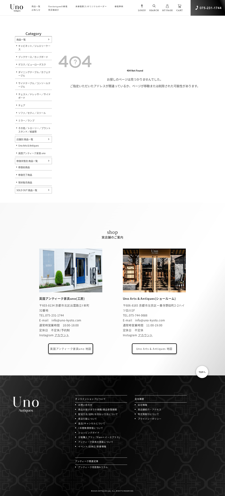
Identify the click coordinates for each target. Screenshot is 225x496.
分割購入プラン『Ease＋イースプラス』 (99, 437)
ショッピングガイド (88, 432)
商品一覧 (21, 39)
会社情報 (142, 404)
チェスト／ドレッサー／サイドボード (34, 95)
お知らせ (36, 10)
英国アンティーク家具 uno (31, 153)
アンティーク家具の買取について (95, 441)
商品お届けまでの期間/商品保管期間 (97, 409)
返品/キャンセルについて (91, 423)
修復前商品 (24, 167)
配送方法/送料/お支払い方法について (98, 414)
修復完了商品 (25, 174)
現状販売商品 (25, 182)
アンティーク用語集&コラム (93, 467)
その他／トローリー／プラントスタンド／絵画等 (34, 129)
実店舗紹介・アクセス (149, 409)
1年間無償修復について (90, 427)
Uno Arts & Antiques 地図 (154, 349)
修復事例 (119, 6)
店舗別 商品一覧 (24, 139)
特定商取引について (148, 414)
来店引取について (87, 418)
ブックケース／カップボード (33, 56)
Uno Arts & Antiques (28, 145)
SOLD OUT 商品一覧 (26, 190)
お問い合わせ (85, 404)
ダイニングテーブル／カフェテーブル (34, 73)
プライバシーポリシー (149, 418)
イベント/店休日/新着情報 (92, 446)
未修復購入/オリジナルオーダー (91, 6)
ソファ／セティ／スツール (32, 112)
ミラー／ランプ (26, 120)
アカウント (62, 335)
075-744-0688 (138, 315)
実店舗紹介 (53, 10)
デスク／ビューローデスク (32, 64)
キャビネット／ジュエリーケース (34, 47)
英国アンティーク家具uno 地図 (70, 349)
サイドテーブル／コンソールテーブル (34, 84)
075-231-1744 (54, 315)
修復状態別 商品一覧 (27, 161)
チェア (21, 105)
